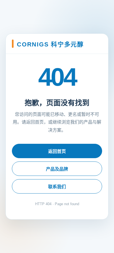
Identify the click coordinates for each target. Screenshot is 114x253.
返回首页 (57, 151)
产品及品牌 (57, 169)
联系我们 (57, 186)
